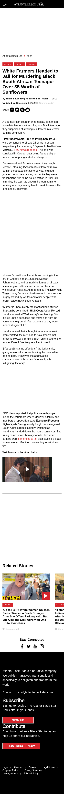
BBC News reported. (26, 149)
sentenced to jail (27, 438)
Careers (32, 767)
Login (5, 767)
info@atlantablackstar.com (35, 692)
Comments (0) (46, 103)
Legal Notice (48, 767)
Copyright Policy (10, 770)
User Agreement (10, 773)
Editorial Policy (31, 773)
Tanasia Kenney (15, 98)
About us (18, 767)
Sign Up (18, 720)
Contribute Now (21, 746)
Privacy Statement (33, 770)
